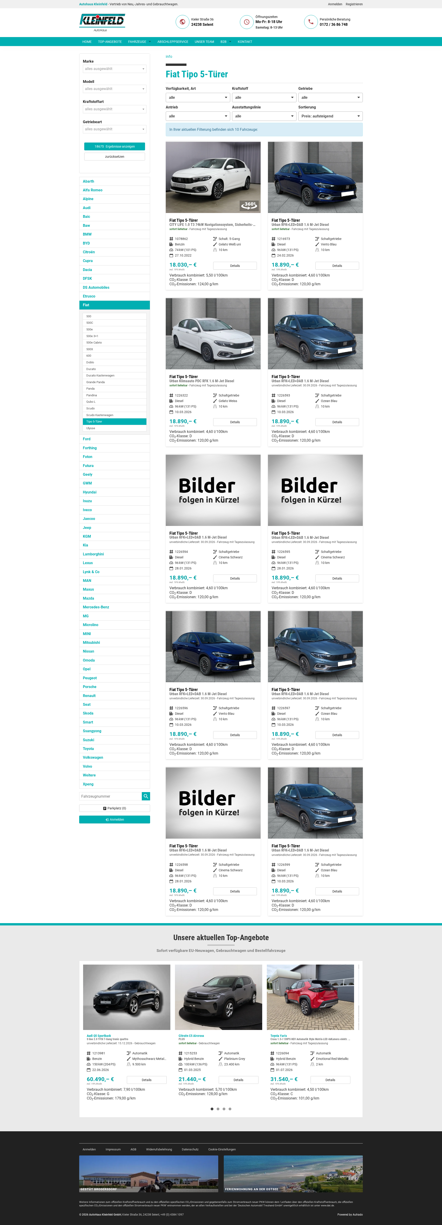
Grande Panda (95, 382)
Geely (87, 474)
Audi (86, 208)
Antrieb (172, 107)
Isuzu (87, 501)
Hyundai (89, 492)
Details (235, 266)
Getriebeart (92, 122)
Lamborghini (93, 554)
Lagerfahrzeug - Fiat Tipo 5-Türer (213, 216)
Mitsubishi (91, 642)
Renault (89, 696)
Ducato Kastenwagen (100, 375)
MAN (87, 580)
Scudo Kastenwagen (99, 415)
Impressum (113, 1149)
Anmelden (335, 4)
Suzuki (88, 740)
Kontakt (245, 42)
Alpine (88, 199)
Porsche (89, 687)
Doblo (90, 362)
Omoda (89, 660)
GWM (87, 483)
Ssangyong (92, 731)
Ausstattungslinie (246, 107)
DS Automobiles (96, 287)
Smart (88, 722)
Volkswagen (93, 757)
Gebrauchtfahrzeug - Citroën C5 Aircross (126, 1032)
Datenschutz (190, 1149)
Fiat (86, 305)
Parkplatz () (117, 808)
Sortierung (307, 107)
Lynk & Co (91, 572)
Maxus (88, 589)
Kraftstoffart (93, 101)
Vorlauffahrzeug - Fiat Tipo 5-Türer (315, 372)
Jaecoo (89, 518)
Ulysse (90, 428)
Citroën (89, 252)
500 (88, 316)
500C (89, 322)
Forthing (90, 448)
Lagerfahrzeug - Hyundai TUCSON (310, 1032)
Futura (88, 466)
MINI (87, 634)
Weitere (89, 775)
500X (89, 349)
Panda (90, 388)
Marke (88, 61)
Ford (86, 439)
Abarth (88, 181)
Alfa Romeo (92, 190)
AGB (133, 1149)
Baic (86, 216)
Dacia (87, 270)
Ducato (91, 369)
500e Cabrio (94, 342)
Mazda (88, 598)
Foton (87, 457)
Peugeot (90, 678)
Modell (88, 81)
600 (88, 355)
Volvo (87, 766)
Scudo (90, 408)
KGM (87, 536)
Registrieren (354, 4)
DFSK (87, 278)
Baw (86, 225)
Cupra (88, 261)
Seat (86, 704)
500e (89, 329)
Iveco (87, 510)
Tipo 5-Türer (94, 421)
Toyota (88, 749)
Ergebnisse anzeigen (115, 146)
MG (86, 616)
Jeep (87, 527)
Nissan (88, 651)
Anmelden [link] (117, 819)
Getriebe (305, 88)
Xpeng (88, 784)
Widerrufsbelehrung (159, 1149)
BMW (87, 234)
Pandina (91, 395)
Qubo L (91, 401)
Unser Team (204, 42)
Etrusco (89, 296)
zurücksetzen (114, 156)
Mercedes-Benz (96, 607)
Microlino (90, 625)
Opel (86, 669)
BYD (86, 243)
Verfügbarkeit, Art (181, 88)
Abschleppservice (172, 42)
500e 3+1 (92, 336)
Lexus (88, 563)
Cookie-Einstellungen (222, 1149)
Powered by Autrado (350, 1214)
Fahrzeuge (137, 42)
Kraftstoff (240, 88)
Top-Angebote (110, 42)
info (169, 56)
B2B (224, 42)
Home (87, 42)
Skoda (88, 713)
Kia (85, 545)
